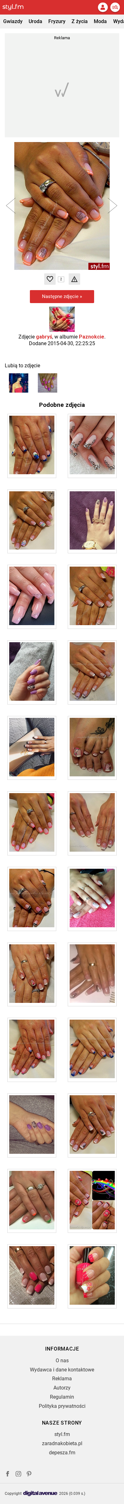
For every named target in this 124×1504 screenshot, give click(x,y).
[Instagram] (18, 1474)
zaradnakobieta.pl (62, 1443)
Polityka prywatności (62, 1406)
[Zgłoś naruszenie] (74, 279)
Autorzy (62, 1388)
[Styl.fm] (17, 7)
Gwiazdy (13, 21)
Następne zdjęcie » (62, 296)
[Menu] (115, 7)
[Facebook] (7, 1474)
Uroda (35, 21)
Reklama (62, 1379)
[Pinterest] (29, 1474)
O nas (62, 1361)
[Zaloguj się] (102, 7)
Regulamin (62, 1397)
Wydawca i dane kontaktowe (62, 1370)
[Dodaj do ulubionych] (50, 279)
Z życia (80, 21)
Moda (100, 21)
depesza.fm (62, 1453)
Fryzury (56, 21)
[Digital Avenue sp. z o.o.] (40, 1493)
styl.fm (62, 1434)
